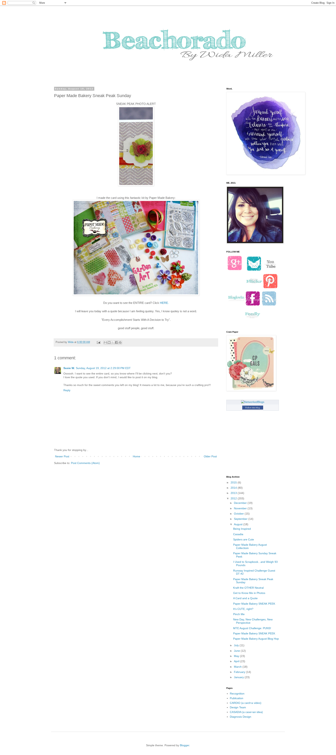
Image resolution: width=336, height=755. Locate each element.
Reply (66, 390)
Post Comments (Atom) (85, 463)
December (241, 502)
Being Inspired (242, 528)
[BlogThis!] (109, 342)
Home (136, 456)
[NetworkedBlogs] (252, 401)
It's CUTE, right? (243, 608)
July (237, 645)
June (237, 650)
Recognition (237, 693)
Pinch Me (239, 614)
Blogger (184, 745)
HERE (164, 302)
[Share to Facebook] (116, 342)
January (239, 677)
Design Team (238, 707)
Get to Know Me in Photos (249, 593)
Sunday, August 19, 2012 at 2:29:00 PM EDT (103, 368)
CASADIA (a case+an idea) (246, 712)
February (240, 671)
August (238, 524)
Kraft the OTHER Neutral (248, 587)
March (238, 666)
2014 (234, 487)
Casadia (238, 534)
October (239, 513)
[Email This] (105, 342)
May (237, 656)
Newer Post (62, 456)
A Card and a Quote (245, 598)
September (241, 518)
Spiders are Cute (243, 539)
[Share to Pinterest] (120, 342)
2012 (234, 498)
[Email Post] (98, 342)
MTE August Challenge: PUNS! (252, 628)
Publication (236, 698)
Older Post (210, 456)
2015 (234, 482)
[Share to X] (113, 342)
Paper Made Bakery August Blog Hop (256, 638)
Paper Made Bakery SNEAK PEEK (254, 603)
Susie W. (69, 368)
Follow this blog (252, 407)
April (237, 661)
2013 (234, 493)
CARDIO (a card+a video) (245, 702)
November (241, 508)
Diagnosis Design (240, 716)
